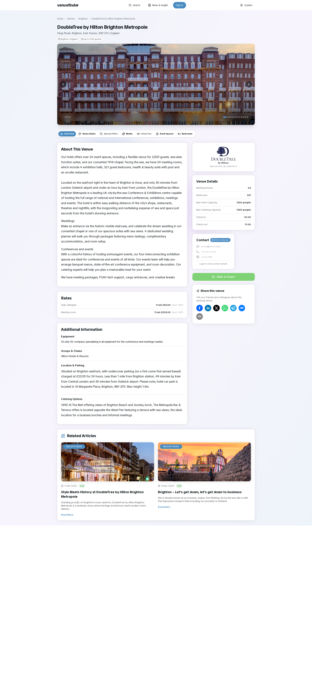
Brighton (83, 18)
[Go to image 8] (239, 117)
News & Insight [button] (160, 5)
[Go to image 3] (230, 117)
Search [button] (136, 5)
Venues (71, 18)
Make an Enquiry (226, 276)
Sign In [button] (179, 5)
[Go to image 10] (243, 117)
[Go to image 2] (228, 117)
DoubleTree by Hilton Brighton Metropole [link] (113, 18)
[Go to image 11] (245, 117)
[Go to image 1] (225, 117)
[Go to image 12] (247, 117)
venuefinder (67, 5)
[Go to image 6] (236, 117)
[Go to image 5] (234, 117)
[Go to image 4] (232, 117)
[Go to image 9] (241, 117)
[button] (213, 251)
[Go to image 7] (238, 117)
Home (60, 18)
